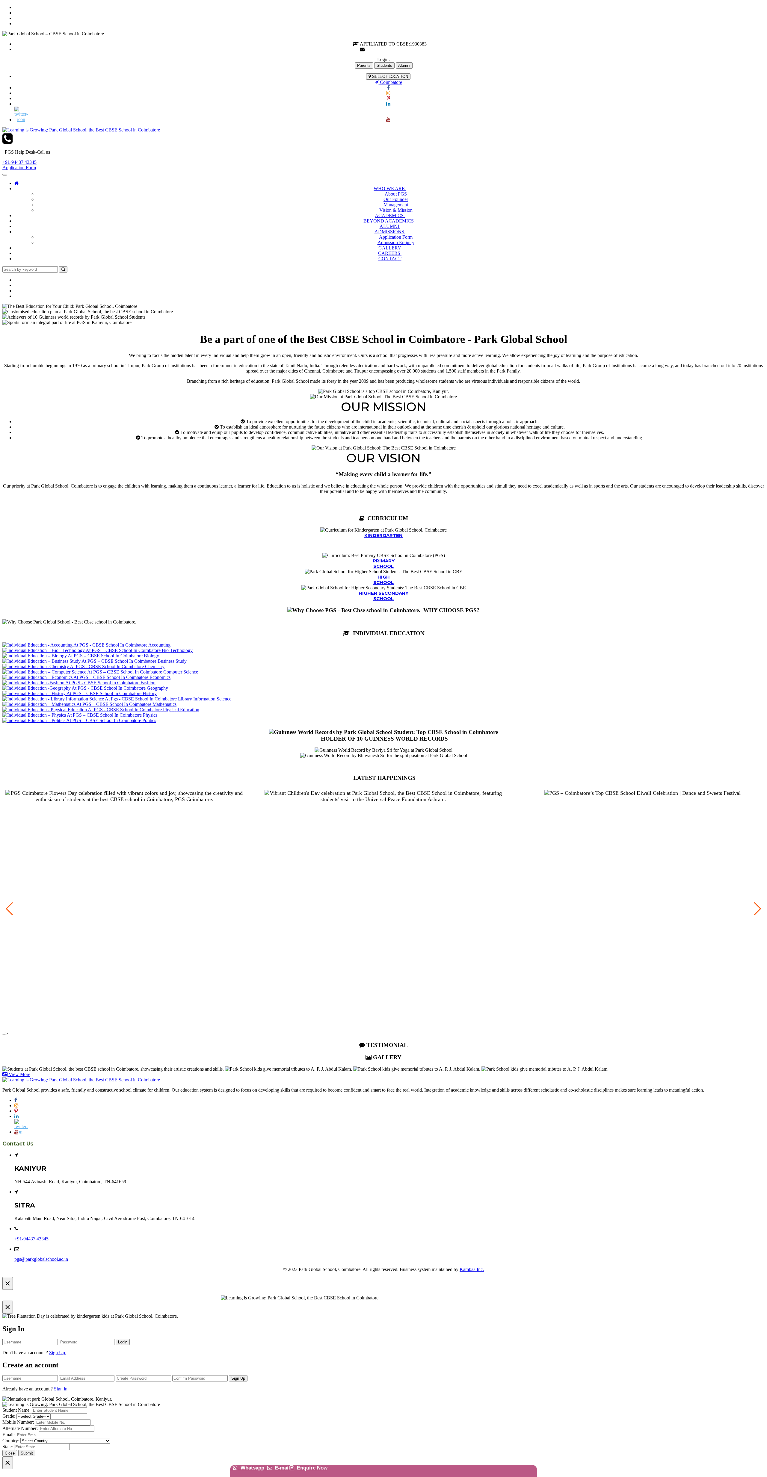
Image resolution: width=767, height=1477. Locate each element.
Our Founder (396, 199)
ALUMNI (390, 226)
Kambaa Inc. (472, 1269)
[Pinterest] (388, 98)
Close (10, 1453)
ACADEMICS (390, 215)
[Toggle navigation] (4, 174)
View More (18, 1074)
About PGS (396, 193)
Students (384, 65)
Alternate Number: (20, 1428)
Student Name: (16, 1410)
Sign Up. (57, 1352)
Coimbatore (390, 82)
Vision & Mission (396, 210)
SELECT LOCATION (389, 76)
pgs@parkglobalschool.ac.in (392, 49)
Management (396, 204)
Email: (8, 1434)
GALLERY (389, 247)
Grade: (8, 1416)
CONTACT (389, 258)
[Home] (16, 183)
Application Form (19, 167)
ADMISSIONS (390, 231)
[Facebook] (388, 87)
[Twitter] (388, 112)
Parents (364, 65)
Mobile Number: (18, 1422)
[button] (758, 908)
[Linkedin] (388, 103)
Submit (27, 1453)
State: (7, 1446)
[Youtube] (388, 119)
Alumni (404, 65)
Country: (10, 1440)
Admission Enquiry (396, 242)
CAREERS (389, 253)
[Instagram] (388, 93)
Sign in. (61, 1388)
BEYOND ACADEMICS (389, 220)
